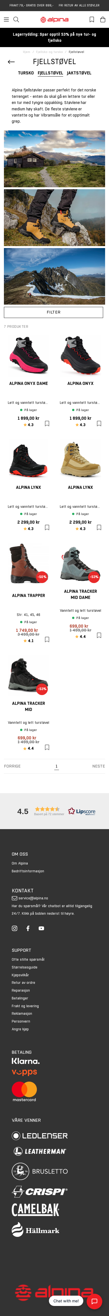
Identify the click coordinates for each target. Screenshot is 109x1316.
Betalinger (20, 998)
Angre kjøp (20, 1029)
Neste (98, 766)
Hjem (26, 52)
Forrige (12, 766)
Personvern (21, 1021)
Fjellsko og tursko (49, 52)
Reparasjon (21, 990)
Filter (54, 312)
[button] (54, 811)
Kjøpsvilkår (20, 975)
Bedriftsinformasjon (28, 871)
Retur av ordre (23, 982)
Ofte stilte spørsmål (28, 959)
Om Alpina (20, 863)
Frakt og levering (25, 1006)
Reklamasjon (22, 1013)
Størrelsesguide (24, 967)
